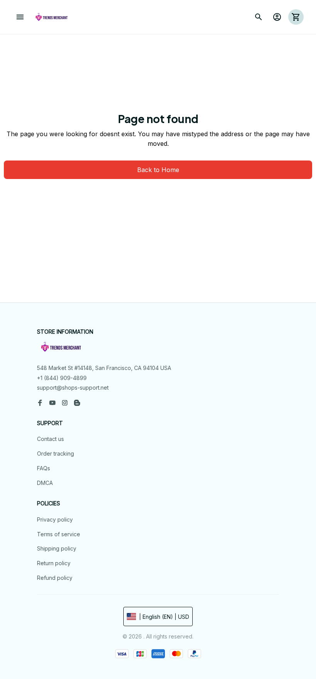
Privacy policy (55, 519)
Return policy (54, 563)
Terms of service (58, 534)
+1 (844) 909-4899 (62, 378)
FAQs (43, 468)
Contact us (50, 439)
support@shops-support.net (73, 387)
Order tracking (55, 453)
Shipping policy (56, 548)
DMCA (45, 483)
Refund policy (54, 577)
